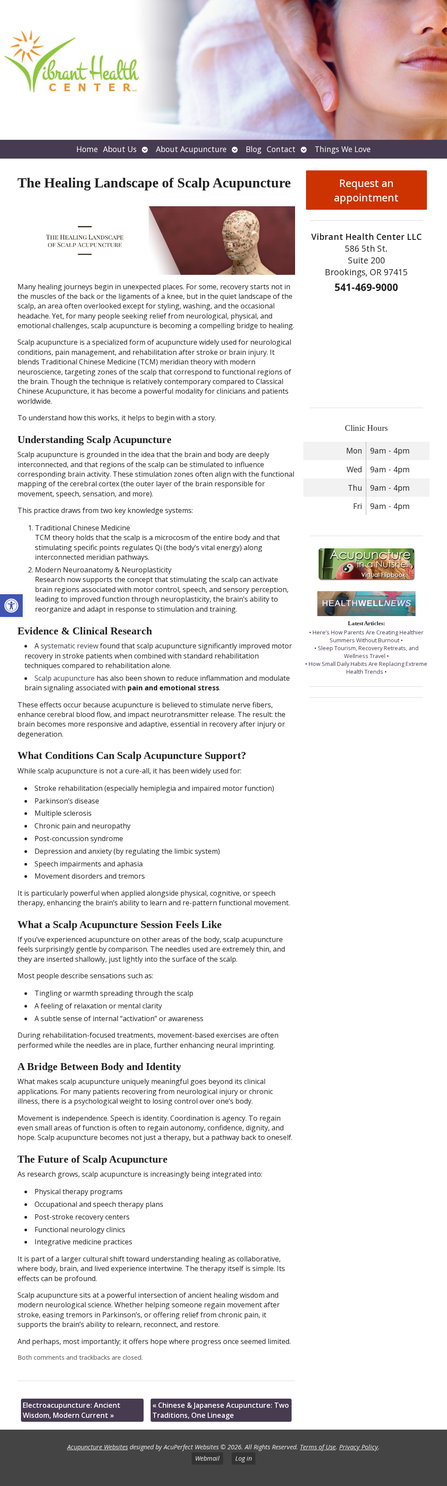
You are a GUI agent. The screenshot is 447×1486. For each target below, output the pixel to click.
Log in (243, 1458)
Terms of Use (318, 1447)
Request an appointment (366, 190)
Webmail (207, 1458)
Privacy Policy (358, 1447)
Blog (253, 149)
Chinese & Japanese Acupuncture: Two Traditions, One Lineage (220, 1410)
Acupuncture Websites (97, 1447)
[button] (11, 605)
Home (87, 149)
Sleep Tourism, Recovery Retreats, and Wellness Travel (368, 652)
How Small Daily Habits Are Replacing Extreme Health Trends (368, 667)
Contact (281, 149)
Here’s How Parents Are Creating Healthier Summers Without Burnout (368, 636)
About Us (120, 149)
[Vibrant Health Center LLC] (223, 70)
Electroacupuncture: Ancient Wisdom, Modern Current (71, 1410)
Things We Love (343, 149)
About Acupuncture (191, 149)
